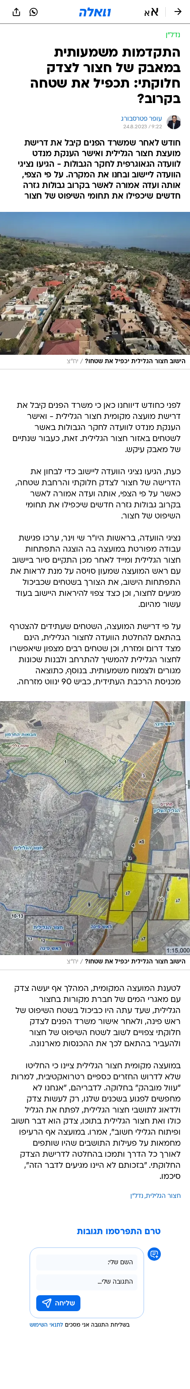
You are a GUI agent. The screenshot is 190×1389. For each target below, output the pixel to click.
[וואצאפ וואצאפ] (33, 12)
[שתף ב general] (16, 12)
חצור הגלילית (163, 1196)
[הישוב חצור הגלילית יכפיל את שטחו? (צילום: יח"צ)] (95, 290)
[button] (151, 12)
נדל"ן (136, 1196)
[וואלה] (95, 12)
